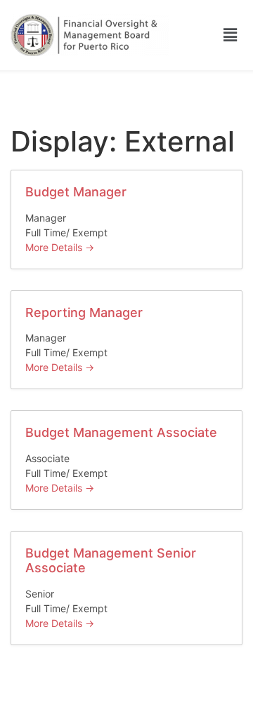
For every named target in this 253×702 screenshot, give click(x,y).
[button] (230, 35)
